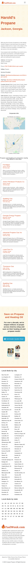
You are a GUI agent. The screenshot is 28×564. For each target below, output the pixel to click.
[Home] (9, 2)
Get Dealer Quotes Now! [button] (15, 339)
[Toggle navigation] (25, 2)
